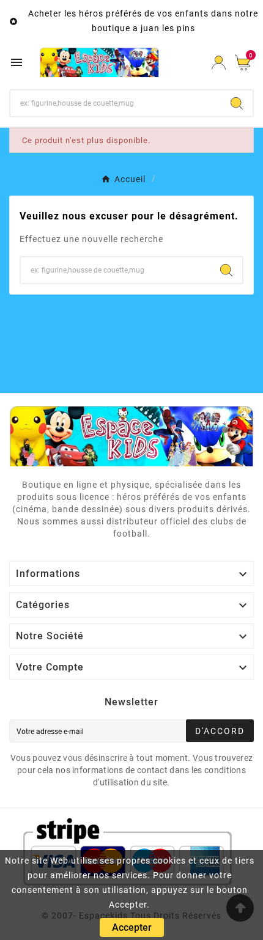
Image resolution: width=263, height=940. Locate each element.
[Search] (237, 103)
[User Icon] (219, 63)
